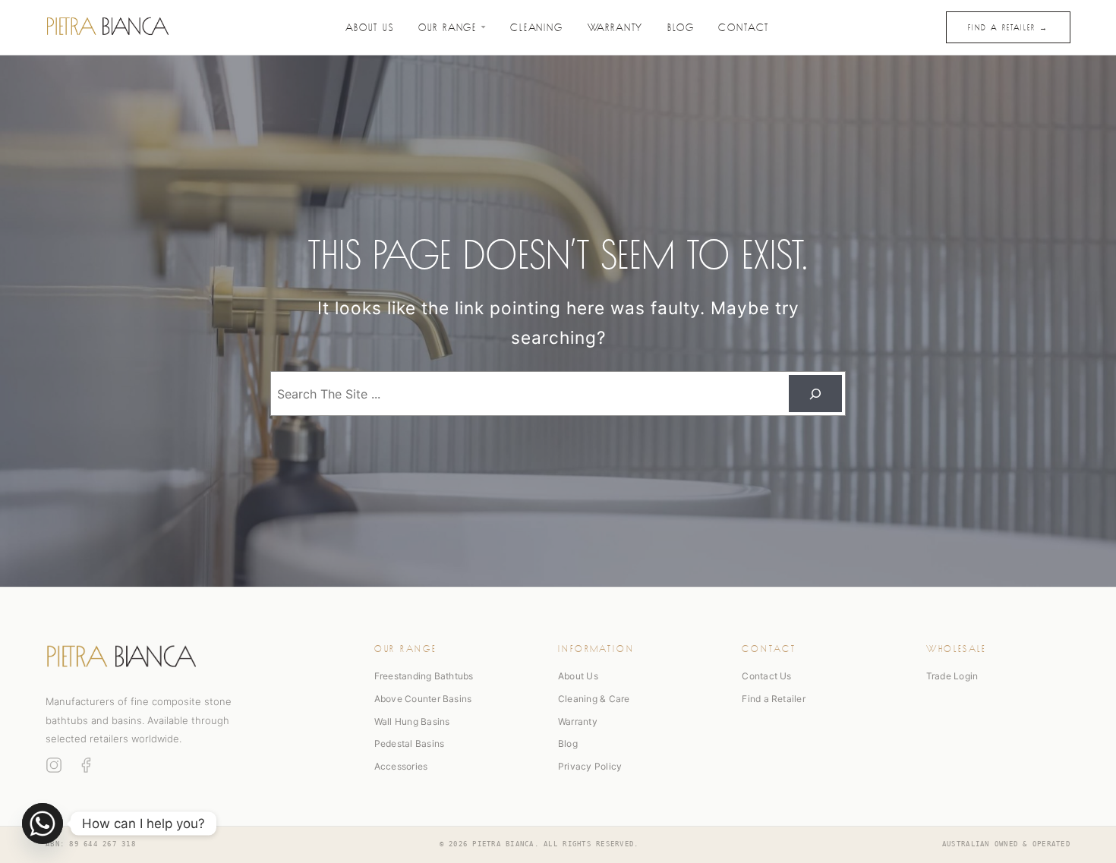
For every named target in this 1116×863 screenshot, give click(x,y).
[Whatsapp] (42, 823)
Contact (743, 26)
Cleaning (536, 26)
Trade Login (952, 676)
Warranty (616, 26)
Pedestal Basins (409, 743)
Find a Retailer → (1008, 26)
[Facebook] (85, 765)
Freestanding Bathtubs (424, 676)
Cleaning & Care (594, 698)
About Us (369, 26)
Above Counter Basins (423, 698)
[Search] (816, 393)
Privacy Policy (590, 766)
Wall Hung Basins (412, 721)
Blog (680, 26)
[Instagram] (54, 765)
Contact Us (766, 676)
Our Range (447, 26)
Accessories (401, 766)
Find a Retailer (773, 698)
